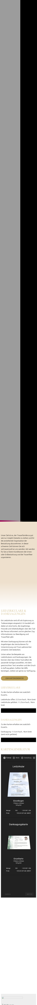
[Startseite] (12, 999)
